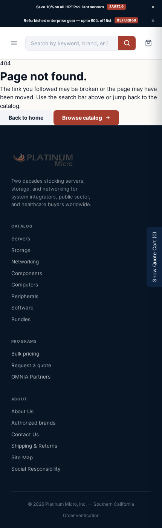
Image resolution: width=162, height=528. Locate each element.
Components (26, 273)
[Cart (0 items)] (148, 43)
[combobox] (72, 43)
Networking (25, 262)
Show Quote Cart (154, 257)
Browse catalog (82, 117)
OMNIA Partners (30, 377)
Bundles (21, 319)
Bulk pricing (25, 354)
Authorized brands (33, 423)
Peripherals (24, 296)
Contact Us (25, 434)
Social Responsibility (36, 469)
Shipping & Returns (34, 446)
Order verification (81, 515)
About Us (22, 411)
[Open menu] (14, 43)
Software (22, 308)
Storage (21, 250)
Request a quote (31, 365)
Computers (24, 285)
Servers (20, 239)
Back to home (26, 117)
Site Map (22, 457)
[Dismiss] (152, 6)
